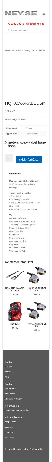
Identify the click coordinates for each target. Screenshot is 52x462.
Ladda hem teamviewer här (17, 410)
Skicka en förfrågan (13, 399)
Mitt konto (9, 437)
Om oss (8, 366)
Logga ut (9, 432)
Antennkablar (31, 133)
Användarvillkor (36, 449)
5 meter (29, 128)
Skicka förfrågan (29, 159)
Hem (7, 51)
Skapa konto (10, 422)
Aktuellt (8, 372)
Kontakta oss (10, 388)
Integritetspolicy (21, 449)
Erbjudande (10, 394)
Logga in (9, 427)
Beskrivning (15, 173)
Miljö (7, 377)
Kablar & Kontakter (18, 51)
